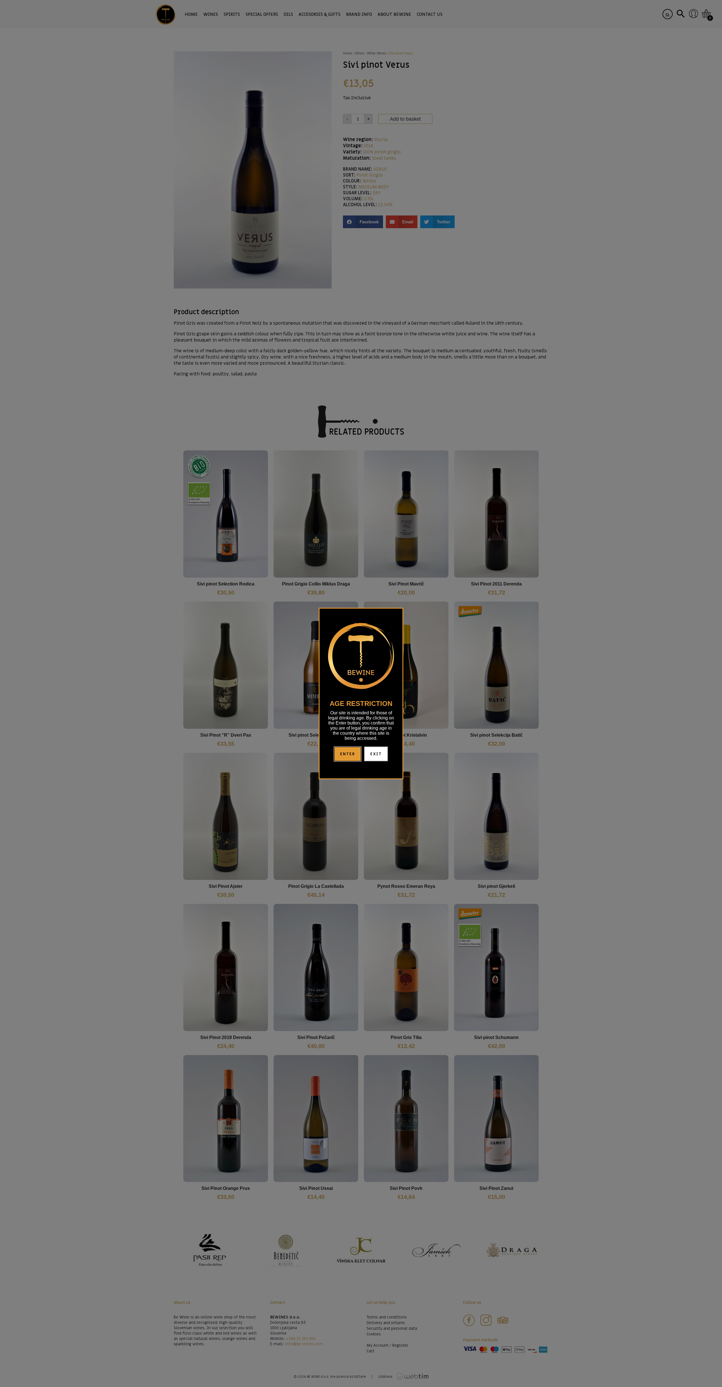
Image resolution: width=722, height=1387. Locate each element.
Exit (376, 754)
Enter (347, 754)
